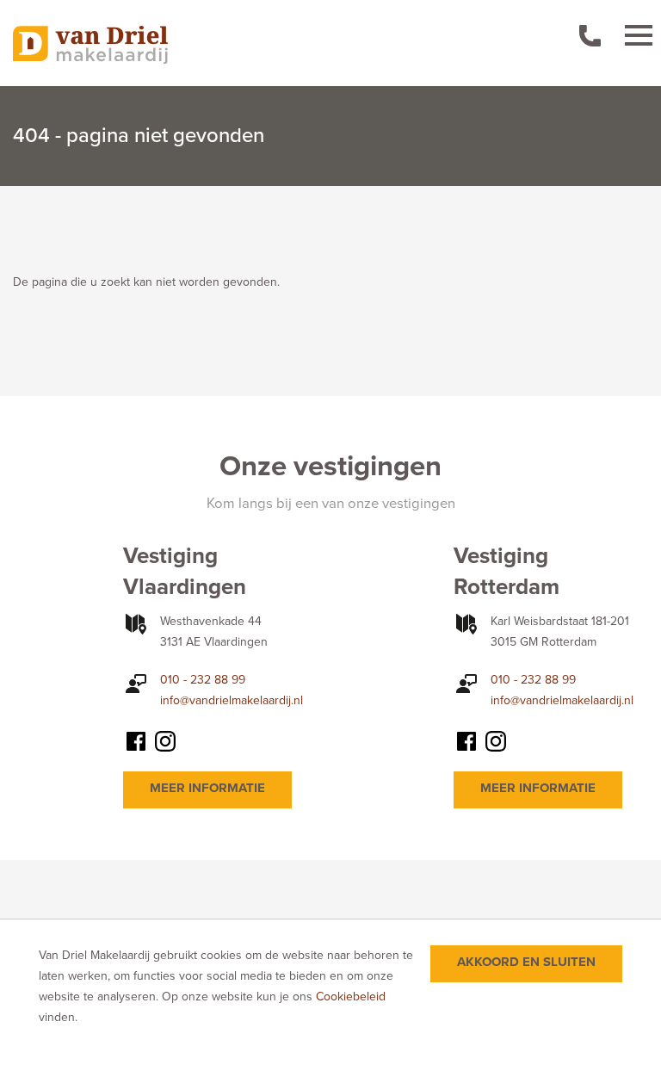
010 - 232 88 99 (202, 679)
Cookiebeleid (351, 996)
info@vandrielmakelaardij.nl (231, 700)
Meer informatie (207, 788)
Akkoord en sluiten (526, 961)
